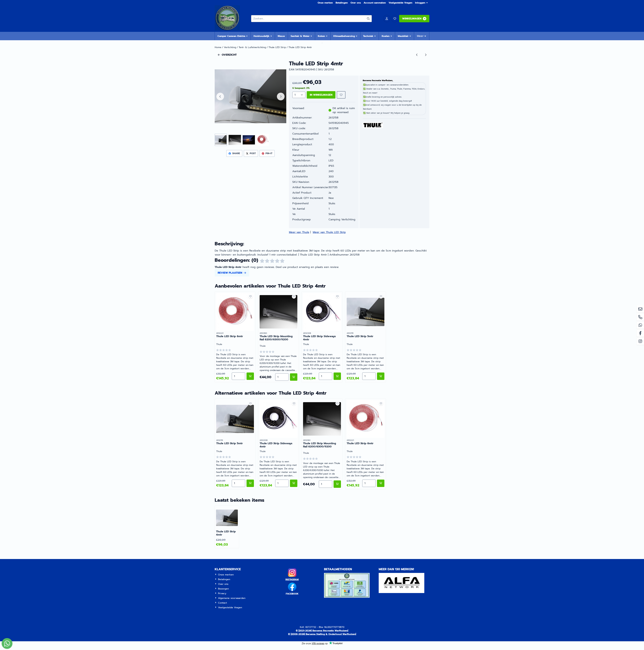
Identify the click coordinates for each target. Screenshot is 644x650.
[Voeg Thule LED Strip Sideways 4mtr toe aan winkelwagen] (337, 376)
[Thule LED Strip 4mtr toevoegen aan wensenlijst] (341, 95)
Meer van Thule (299, 232)
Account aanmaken (375, 3)
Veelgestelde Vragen (400, 3)
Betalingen (342, 3)
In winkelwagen (321, 95)
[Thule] (373, 127)
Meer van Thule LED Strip (329, 232)
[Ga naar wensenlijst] (394, 18)
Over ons (356, 3)
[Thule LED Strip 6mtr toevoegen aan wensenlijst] (250, 296)
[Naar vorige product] (417, 54)
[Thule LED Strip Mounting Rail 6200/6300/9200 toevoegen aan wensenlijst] (294, 296)
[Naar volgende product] (425, 54)
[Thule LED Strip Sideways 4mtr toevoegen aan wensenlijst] (337, 296)
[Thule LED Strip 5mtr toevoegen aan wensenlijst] (381, 296)
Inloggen (420, 3)
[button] (386, 18)
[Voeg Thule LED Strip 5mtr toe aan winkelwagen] (380, 376)
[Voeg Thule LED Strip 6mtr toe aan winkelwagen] (250, 376)
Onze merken (325, 3)
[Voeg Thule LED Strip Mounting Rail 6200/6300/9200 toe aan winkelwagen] (293, 377)
